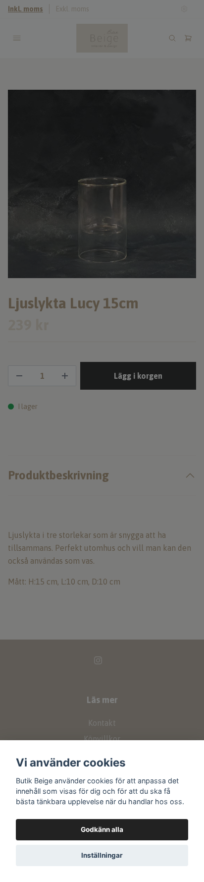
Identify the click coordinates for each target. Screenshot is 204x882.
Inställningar (102, 855)
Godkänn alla (102, 829)
